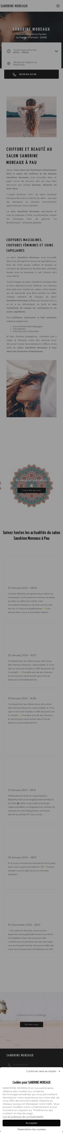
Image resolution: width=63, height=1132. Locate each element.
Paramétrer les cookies (31, 1129)
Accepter (31, 1123)
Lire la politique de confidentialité (23, 1116)
